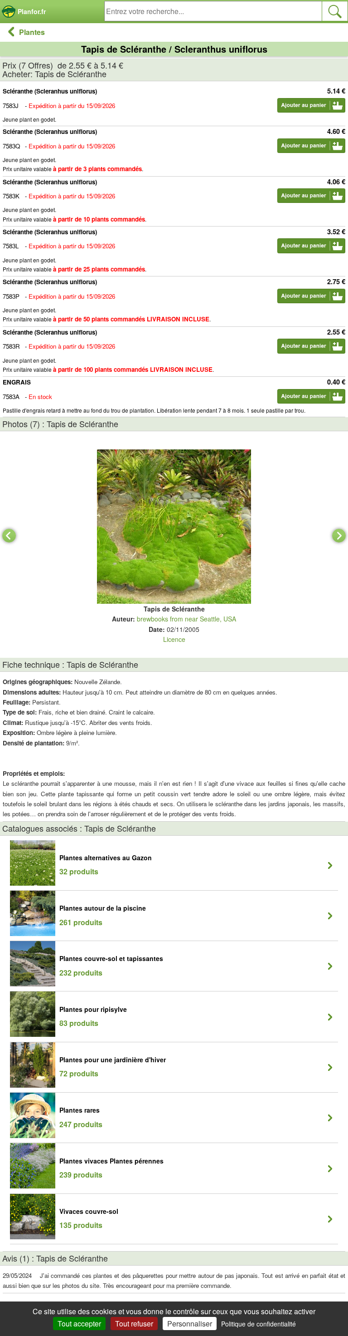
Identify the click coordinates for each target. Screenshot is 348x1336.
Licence (174, 639)
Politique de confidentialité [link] (258, 1323)
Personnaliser (189, 1323)
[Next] (339, 535)
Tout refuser (134, 1323)
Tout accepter (79, 1323)
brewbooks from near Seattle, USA (186, 618)
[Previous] (9, 535)
